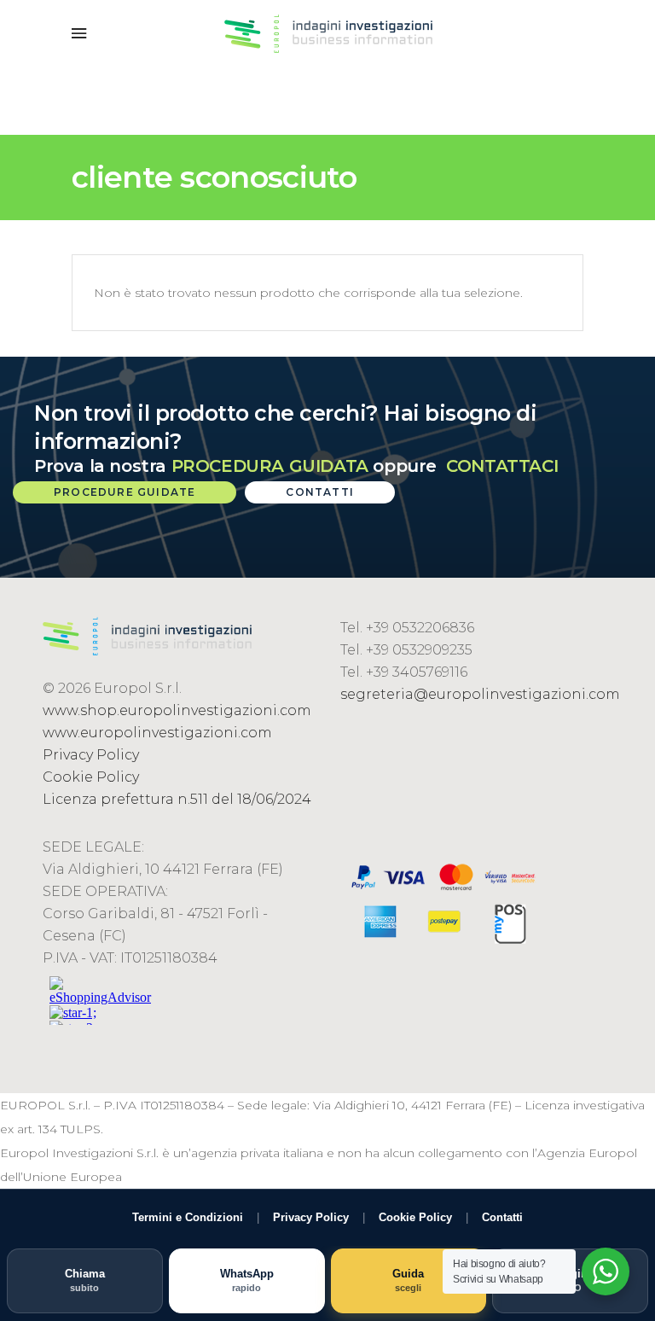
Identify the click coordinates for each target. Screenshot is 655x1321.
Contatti (502, 1217)
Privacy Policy (91, 755)
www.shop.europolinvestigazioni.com (177, 710)
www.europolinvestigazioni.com (157, 733)
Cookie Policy (91, 777)
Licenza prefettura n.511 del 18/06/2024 (177, 799)
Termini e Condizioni (187, 1217)
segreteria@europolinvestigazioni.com (480, 694)
